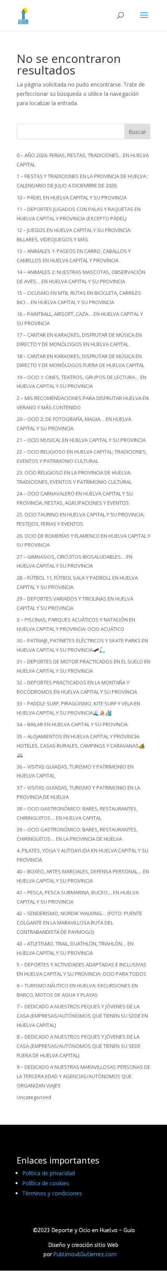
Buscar (137, 131)
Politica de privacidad (48, 1173)
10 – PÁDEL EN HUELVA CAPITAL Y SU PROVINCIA (72, 197)
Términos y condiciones (52, 1193)
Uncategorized (34, 1097)
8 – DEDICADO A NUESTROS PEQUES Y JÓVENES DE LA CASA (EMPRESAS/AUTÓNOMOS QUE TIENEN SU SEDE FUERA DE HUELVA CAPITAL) (79, 1046)
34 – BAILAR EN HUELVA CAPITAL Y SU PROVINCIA (72, 724)
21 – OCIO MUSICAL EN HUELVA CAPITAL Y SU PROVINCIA (81, 439)
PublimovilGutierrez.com (85, 1254)
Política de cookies (45, 1183)
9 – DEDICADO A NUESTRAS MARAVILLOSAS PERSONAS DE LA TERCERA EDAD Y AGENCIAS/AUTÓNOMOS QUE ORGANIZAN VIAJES (83, 1076)
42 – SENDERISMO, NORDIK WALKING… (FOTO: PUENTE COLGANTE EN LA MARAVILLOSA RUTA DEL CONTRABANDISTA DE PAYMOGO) (79, 922)
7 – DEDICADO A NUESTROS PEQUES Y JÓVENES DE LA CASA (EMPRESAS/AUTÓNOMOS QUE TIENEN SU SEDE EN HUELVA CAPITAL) (82, 1016)
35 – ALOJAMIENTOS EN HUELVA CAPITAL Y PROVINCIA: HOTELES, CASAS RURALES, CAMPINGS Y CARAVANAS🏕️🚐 (81, 745)
